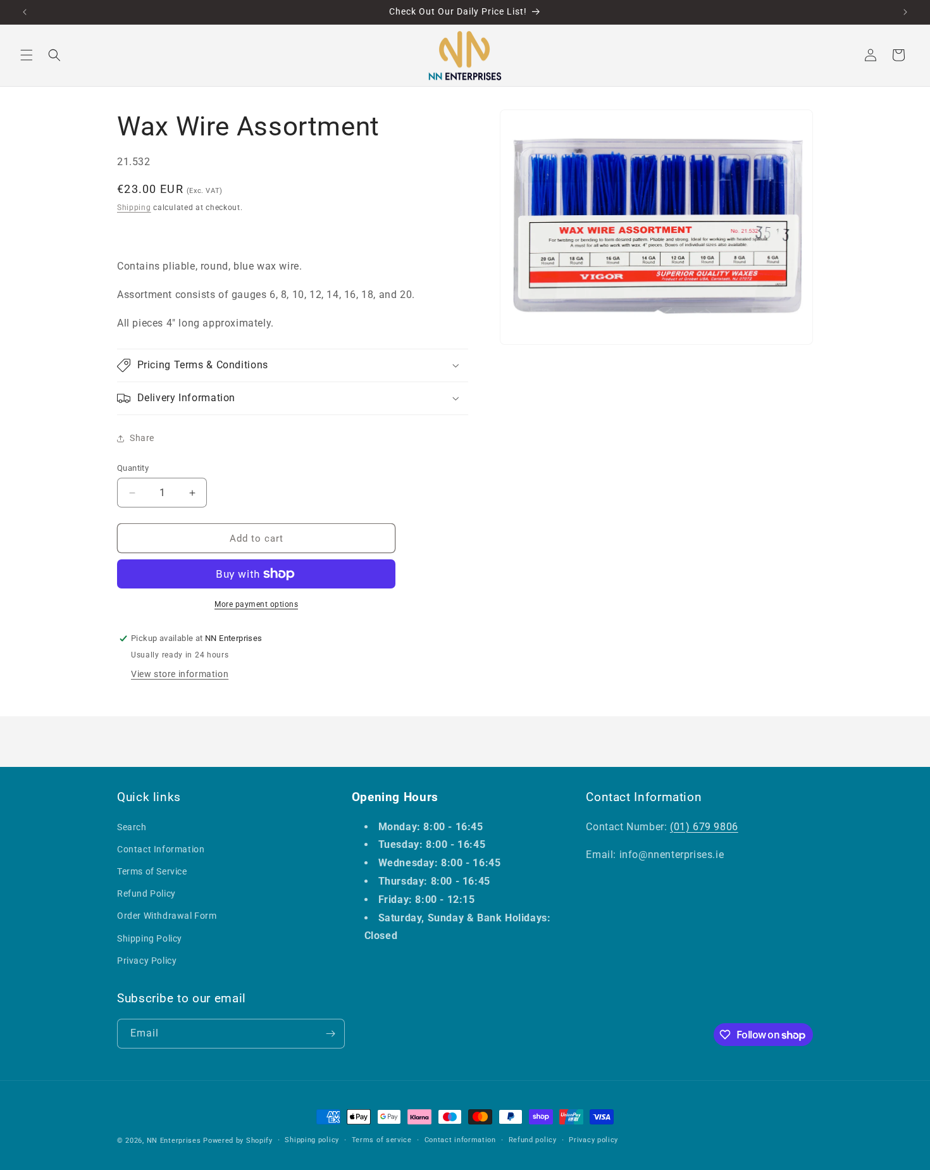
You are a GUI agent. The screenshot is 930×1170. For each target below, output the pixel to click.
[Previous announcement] (25, 12)
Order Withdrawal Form (167, 916)
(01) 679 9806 (704, 827)
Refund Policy (146, 893)
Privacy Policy (147, 960)
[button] (26, 55)
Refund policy (533, 1140)
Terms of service (382, 1140)
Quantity (133, 468)
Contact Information (160, 849)
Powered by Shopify (238, 1140)
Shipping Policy (149, 938)
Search (132, 827)
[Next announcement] (905, 12)
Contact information (460, 1140)
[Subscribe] (330, 1034)
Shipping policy (312, 1140)
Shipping (134, 207)
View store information (179, 674)
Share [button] (142, 438)
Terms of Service (152, 871)
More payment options (256, 604)
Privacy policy (593, 1140)
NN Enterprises (174, 1140)
